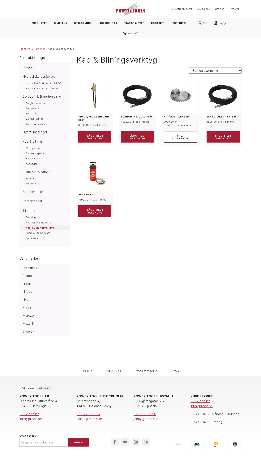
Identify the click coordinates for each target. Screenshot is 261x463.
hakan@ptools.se (89, 419)
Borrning (31, 217)
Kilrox (27, 308)
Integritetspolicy (146, 371)
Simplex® (60, 23)
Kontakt (157, 23)
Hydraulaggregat (35, 132)
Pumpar (30, 178)
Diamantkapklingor (37, 153)
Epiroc (27, 276)
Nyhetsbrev (27, 436)
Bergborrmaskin (35, 103)
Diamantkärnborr (35, 118)
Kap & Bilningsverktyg (40, 227)
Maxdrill (28, 323)
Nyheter (234, 9)
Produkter (39, 23)
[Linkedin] (146, 442)
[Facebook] (115, 442)
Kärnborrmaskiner (36, 124)
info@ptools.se (30, 419)
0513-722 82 (29, 414)
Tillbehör (39, 48)
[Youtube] (125, 442)
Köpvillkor (113, 371)
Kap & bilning (32, 141)
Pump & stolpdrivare (38, 172)
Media (175, 371)
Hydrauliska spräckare (39, 76)
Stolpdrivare (33, 183)
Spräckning (82, 23)
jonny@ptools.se (146, 419)
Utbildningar (107, 23)
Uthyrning (178, 23)
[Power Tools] (130, 9)
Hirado (27, 291)
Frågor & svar (134, 23)
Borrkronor (32, 113)
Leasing (87, 371)
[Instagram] (136, 442)
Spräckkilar (32, 238)
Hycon (27, 300)
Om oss (219, 9)
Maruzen (29, 315)
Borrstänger (33, 108)
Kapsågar (31, 163)
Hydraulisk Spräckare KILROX (43, 88)
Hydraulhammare (36, 158)
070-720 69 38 (88, 414)
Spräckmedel (32, 201)
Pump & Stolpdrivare (38, 233)
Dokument (203, 9)
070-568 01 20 (145, 414)
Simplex (28, 67)
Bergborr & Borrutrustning (42, 96)
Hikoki (27, 284)
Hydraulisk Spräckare (38, 222)
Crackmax (30, 268)
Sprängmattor (33, 192)
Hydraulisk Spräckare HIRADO (43, 83)
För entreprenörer (181, 9)
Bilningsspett (34, 148)
